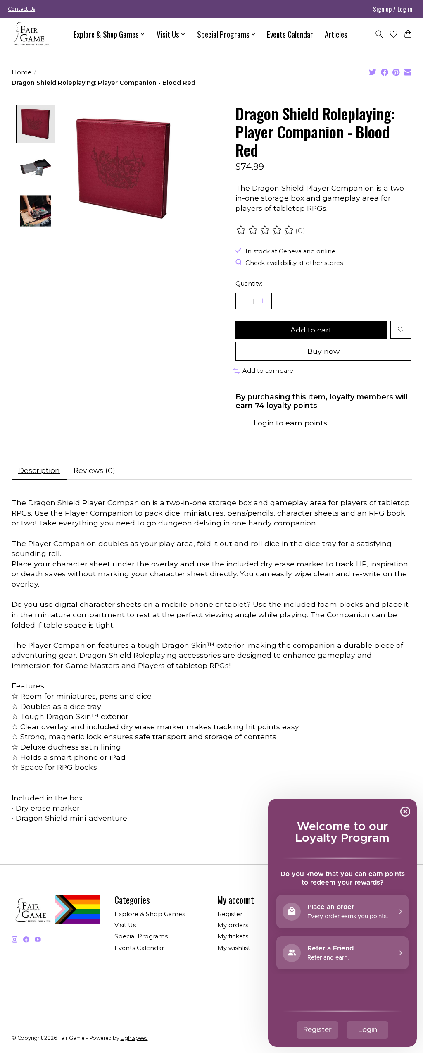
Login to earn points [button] (290, 422)
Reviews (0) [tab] (94, 470)
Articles (336, 34)
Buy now (323, 351)
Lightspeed (134, 1038)
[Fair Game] (30, 34)
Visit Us (125, 925)
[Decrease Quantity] (244, 301)
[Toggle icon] (379, 34)
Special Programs (141, 936)
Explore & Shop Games (149, 914)
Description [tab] (39, 470)
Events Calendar (290, 34)
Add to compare (267, 371)
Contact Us (21, 9)
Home (21, 72)
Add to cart (311, 329)
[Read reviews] (265, 230)
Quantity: (248, 283)
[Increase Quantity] (262, 301)
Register (229, 914)
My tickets (232, 936)
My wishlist (233, 948)
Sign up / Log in (392, 8)
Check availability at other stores (294, 263)
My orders (232, 925)
